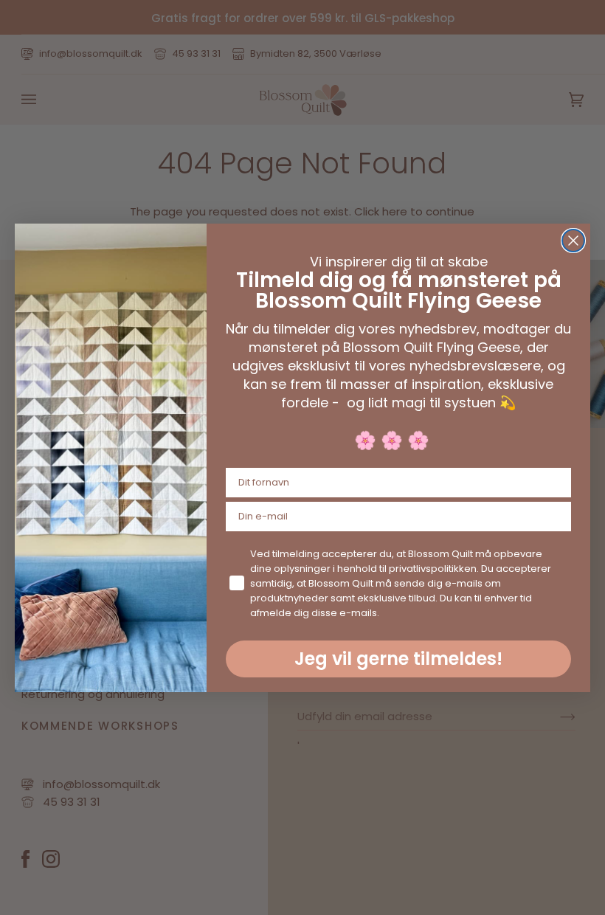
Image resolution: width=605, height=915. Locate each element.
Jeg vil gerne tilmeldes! (398, 658)
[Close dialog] (573, 240)
